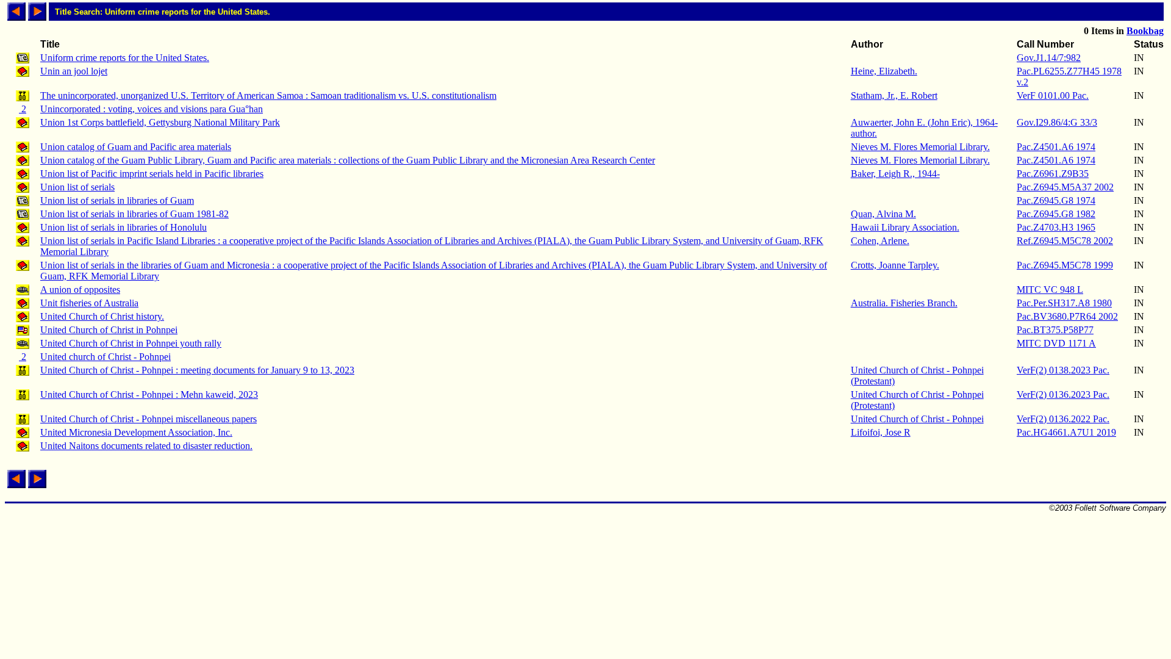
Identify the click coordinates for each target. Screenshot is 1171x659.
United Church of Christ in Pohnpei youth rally (130, 343)
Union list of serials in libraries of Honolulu (123, 227)
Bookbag (1145, 31)
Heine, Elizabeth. (884, 71)
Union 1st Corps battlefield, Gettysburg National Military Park (160, 122)
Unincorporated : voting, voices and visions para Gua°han (151, 109)
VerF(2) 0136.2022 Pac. (1063, 419)
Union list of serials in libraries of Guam (117, 200)
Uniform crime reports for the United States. (124, 57)
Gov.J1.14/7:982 (1049, 57)
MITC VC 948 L (1050, 289)
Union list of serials (77, 187)
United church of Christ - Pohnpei (105, 356)
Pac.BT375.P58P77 (1055, 330)
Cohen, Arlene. (880, 241)
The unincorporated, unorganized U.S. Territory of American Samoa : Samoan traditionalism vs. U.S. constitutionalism (268, 95)
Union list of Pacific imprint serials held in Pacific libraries (151, 173)
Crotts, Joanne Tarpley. (895, 265)
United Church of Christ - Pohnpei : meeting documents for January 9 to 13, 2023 (197, 370)
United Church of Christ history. (102, 316)
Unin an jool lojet (73, 71)
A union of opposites (80, 289)
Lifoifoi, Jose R (881, 432)
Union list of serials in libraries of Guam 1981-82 (134, 214)
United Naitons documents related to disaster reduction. (146, 446)
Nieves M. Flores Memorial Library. (920, 147)
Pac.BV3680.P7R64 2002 (1067, 316)
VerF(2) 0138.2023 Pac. (1063, 370)
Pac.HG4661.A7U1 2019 (1066, 432)
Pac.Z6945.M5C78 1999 (1065, 265)
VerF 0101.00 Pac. (1053, 95)
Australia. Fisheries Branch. (904, 303)
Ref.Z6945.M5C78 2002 (1065, 241)
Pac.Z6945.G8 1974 (1056, 200)
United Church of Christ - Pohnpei (917, 419)
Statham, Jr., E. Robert (894, 95)
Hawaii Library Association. (905, 227)
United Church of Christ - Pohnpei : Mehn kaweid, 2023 (149, 394)
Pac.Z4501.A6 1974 (1056, 147)
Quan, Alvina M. (883, 214)
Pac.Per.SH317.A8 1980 (1064, 303)
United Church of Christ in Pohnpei (108, 330)
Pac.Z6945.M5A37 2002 (1065, 187)
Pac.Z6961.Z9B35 (1053, 173)
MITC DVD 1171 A (1056, 343)
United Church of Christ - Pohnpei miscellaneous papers (148, 419)
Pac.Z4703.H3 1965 (1056, 227)
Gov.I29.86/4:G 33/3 (1057, 122)
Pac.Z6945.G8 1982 (1056, 214)
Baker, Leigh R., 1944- (895, 173)
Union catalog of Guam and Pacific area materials (135, 147)
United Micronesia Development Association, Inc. (136, 432)
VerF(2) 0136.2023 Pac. (1063, 394)
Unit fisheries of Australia (89, 303)
